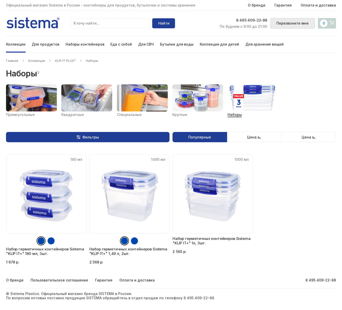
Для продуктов (45, 44)
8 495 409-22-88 (251, 20)
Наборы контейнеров (85, 44)
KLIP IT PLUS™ (65, 61)
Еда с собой (121, 44)
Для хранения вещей (264, 44)
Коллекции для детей (219, 44)
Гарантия (283, 5)
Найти (163, 23)
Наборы (235, 114)
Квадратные (72, 114)
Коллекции (16, 44)
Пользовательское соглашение (59, 280)
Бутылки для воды (177, 44)
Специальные (129, 114)
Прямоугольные (20, 114)
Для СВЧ (146, 44)
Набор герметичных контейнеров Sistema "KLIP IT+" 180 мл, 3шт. (45, 251)
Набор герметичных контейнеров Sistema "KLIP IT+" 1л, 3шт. (211, 240)
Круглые (179, 114)
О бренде (256, 5)
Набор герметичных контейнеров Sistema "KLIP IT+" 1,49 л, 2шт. (128, 251)
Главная (12, 61)
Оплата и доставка (318, 5)
